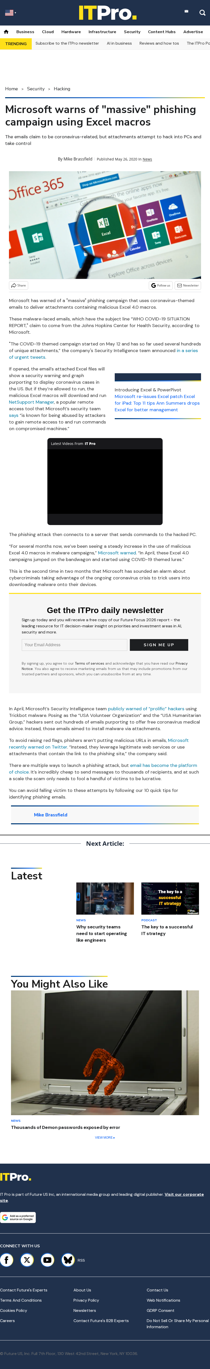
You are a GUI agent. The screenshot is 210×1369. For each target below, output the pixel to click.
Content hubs (162, 32)
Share (21, 285)
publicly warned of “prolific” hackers (146, 709)
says (13, 415)
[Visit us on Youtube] (47, 1260)
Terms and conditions (21, 1300)
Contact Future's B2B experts (101, 1320)
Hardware (71, 32)
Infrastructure (102, 32)
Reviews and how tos (159, 43)
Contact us (157, 1290)
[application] (105, 481)
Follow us (163, 285)
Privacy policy (86, 1300)
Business (25, 32)
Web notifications (163, 1300)
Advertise (193, 32)
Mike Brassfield (78, 159)
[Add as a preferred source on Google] (18, 1217)
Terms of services (90, 663)
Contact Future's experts (23, 1290)
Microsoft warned (117, 553)
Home (11, 89)
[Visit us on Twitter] (26, 1260)
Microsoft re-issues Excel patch (149, 396)
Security (132, 32)
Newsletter (191, 285)
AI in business (119, 43)
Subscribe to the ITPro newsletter (67, 43)
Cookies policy (13, 1310)
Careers (7, 1320)
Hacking (62, 89)
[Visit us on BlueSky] (65, 1260)
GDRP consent (160, 1310)
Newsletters (85, 1310)
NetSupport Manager (31, 402)
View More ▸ (105, 1137)
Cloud (48, 32)
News (147, 159)
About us (82, 1290)
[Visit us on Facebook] (6, 1260)
